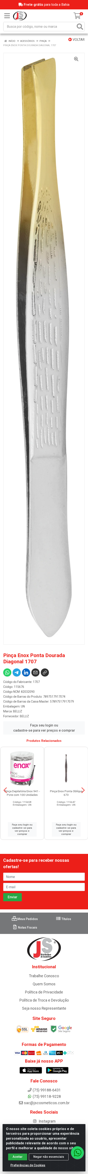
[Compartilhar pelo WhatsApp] (7, 672)
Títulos (66, 919)
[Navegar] (5, 790)
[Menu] (7, 16)
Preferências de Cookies (27, 1165)
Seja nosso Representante (44, 1008)
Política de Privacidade (44, 992)
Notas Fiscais (27, 927)
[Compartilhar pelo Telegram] (17, 672)
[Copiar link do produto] (45, 672)
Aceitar (18, 1156)
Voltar (78, 40)
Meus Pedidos (27, 919)
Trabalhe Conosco (44, 976)
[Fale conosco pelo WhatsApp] (77, 1152)
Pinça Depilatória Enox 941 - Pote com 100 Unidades (22, 792)
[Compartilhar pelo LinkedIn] (26, 672)
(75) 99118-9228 (47, 1096)
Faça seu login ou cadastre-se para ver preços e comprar (44, 727)
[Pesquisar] (79, 26)
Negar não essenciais (48, 1156)
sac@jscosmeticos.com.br (47, 1103)
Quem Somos (44, 984)
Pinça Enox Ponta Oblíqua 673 (66, 792)
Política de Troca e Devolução (44, 1000)
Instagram (47, 1121)
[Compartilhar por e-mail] (35, 672)
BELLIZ (17, 711)
